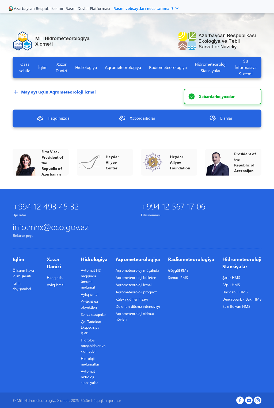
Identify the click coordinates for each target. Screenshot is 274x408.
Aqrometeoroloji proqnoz (136, 291)
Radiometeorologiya (168, 67)
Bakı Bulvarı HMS (236, 306)
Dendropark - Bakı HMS (241, 299)
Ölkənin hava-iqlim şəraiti (24, 273)
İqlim (43, 67)
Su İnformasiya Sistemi (246, 67)
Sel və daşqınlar (93, 314)
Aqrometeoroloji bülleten (136, 277)
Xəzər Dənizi (61, 67)
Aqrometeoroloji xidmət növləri (135, 316)
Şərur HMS (231, 277)
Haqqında (55, 277)
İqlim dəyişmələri (22, 286)
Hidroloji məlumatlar (90, 361)
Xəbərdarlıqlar (142, 118)
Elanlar (226, 118)
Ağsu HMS (231, 284)
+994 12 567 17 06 (173, 206)
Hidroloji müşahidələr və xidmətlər (93, 345)
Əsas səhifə (24, 67)
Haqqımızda (59, 118)
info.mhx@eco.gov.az (51, 226)
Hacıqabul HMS (235, 291)
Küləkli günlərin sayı (132, 299)
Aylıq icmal (55, 284)
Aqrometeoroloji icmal (133, 284)
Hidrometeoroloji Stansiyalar (211, 67)
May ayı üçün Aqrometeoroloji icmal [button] (58, 92)
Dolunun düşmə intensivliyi (138, 306)
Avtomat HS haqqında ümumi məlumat (91, 279)
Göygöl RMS (178, 270)
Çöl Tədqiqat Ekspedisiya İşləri (91, 327)
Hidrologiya (86, 67)
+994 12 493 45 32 (46, 206)
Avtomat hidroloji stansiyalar (89, 377)
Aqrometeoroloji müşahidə (137, 270)
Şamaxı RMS (178, 277)
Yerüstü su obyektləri (89, 304)
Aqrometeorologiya (123, 67)
